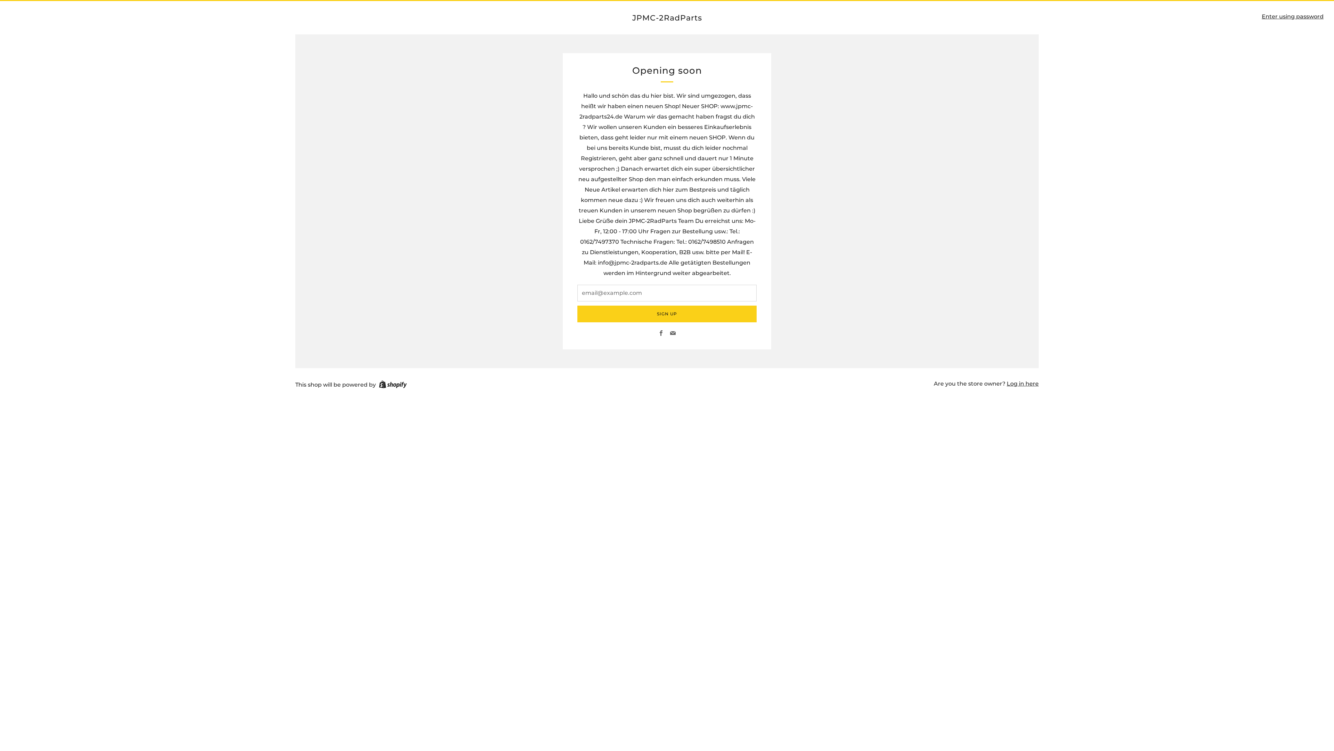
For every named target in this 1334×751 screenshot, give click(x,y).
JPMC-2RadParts (667, 18)
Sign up (667, 313)
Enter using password (1293, 16)
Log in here (1023, 383)
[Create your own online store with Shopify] (393, 385)
